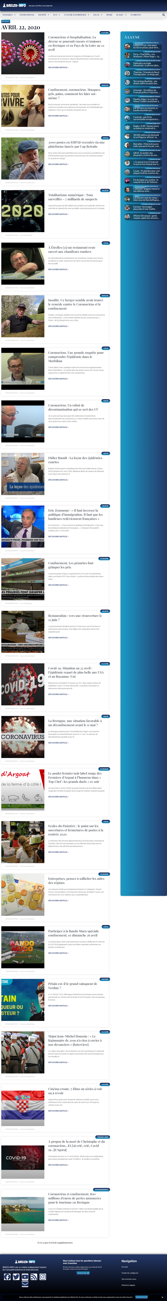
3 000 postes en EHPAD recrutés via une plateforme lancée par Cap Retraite (76, 144)
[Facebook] (7, 1277)
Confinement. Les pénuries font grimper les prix (70, 565)
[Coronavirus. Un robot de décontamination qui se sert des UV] (22, 421)
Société (42, 15)
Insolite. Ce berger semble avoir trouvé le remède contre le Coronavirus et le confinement (75, 304)
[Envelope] (25, 1284)
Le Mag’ (120, 15)
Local (96, 15)
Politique (8, 15)
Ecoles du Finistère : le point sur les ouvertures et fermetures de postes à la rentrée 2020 (75, 830)
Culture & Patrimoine (75, 15)
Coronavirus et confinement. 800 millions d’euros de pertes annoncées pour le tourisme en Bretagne (74, 1198)
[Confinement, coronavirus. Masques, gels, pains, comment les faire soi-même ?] (22, 106)
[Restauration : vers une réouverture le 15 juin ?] (22, 632)
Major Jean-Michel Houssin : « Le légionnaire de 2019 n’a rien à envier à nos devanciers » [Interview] (75, 1040)
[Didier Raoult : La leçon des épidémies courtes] (22, 474)
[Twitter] (16, 1277)
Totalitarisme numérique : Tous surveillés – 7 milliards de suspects (72, 197)
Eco (55, 15)
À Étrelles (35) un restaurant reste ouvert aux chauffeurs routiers (71, 249)
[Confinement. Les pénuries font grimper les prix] (22, 579)
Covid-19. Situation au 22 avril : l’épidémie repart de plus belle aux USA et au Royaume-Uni (76, 672)
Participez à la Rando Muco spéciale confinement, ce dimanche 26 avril (73, 933)
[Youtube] (25, 1277)
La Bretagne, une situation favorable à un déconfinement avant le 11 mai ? (75, 723)
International (27, 15)
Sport (109, 15)
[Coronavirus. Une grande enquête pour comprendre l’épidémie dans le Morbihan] (22, 369)
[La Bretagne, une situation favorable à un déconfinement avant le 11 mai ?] (22, 737)
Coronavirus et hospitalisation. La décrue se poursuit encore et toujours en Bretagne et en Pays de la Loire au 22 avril (76, 43)
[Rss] (34, 1277)
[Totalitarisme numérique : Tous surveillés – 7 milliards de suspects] (22, 211)
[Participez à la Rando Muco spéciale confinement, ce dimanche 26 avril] (22, 947)
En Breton (136, 15)
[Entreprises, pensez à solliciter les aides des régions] (22, 895)
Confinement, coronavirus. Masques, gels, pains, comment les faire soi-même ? (74, 93)
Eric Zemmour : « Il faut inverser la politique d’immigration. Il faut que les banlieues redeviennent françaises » (75, 514)
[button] (163, 15)
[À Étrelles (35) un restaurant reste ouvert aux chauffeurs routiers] (22, 264)
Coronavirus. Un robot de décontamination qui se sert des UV (73, 407)
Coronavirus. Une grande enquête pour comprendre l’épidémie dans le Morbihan (76, 356)
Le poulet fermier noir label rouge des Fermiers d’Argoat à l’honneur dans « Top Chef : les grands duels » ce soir (75, 777)
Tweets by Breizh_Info (134, 891)
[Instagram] (43, 1277)
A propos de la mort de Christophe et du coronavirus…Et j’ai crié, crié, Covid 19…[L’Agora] (76, 1145)
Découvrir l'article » (58, 67)
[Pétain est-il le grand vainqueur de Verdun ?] (22, 1000)
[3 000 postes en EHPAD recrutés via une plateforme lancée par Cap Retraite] (22, 158)
